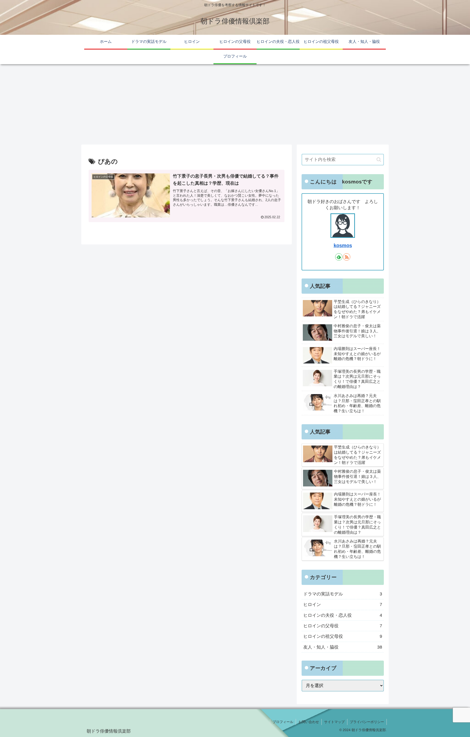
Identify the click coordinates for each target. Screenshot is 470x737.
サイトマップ (334, 722)
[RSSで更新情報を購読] (346, 257)
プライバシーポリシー (367, 722)
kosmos (343, 245)
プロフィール (283, 722)
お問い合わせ (308, 722)
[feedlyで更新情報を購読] (338, 257)
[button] (379, 159)
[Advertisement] (235, 104)
